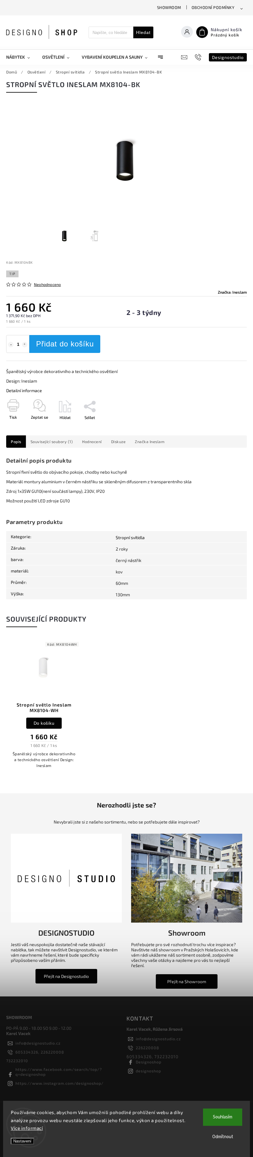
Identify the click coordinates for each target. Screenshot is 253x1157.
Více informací (27, 1128)
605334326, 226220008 (39, 1052)
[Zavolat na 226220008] (198, 57)
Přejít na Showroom (186, 981)
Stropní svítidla (130, 537)
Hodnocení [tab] (92, 441)
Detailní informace (24, 390)
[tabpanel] (44, 707)
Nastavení (22, 1141)
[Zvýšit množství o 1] (24, 344)
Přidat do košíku (65, 344)
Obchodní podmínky (213, 7)
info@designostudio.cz (37, 1043)
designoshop (148, 1070)
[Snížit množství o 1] (11, 344)
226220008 (147, 1047)
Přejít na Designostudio (66, 976)
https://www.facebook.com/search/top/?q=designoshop (58, 1072)
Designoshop (148, 1061)
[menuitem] (21, 57)
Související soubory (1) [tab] (52, 441)
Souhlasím (222, 1117)
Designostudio (228, 57)
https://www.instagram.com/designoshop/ (59, 1083)
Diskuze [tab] (118, 441)
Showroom (169, 7)
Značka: (232, 292)
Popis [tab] (16, 441)
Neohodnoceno (47, 285)
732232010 (17, 1060)
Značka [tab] (149, 441)
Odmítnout (222, 1137)
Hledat (143, 32)
